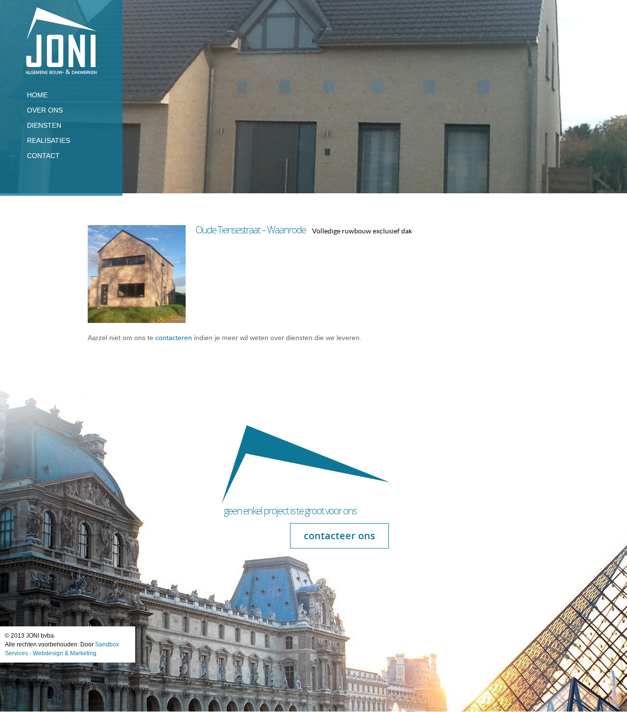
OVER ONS (45, 110)
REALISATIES (48, 140)
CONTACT (43, 156)
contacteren (174, 338)
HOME (37, 95)
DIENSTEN (44, 125)
